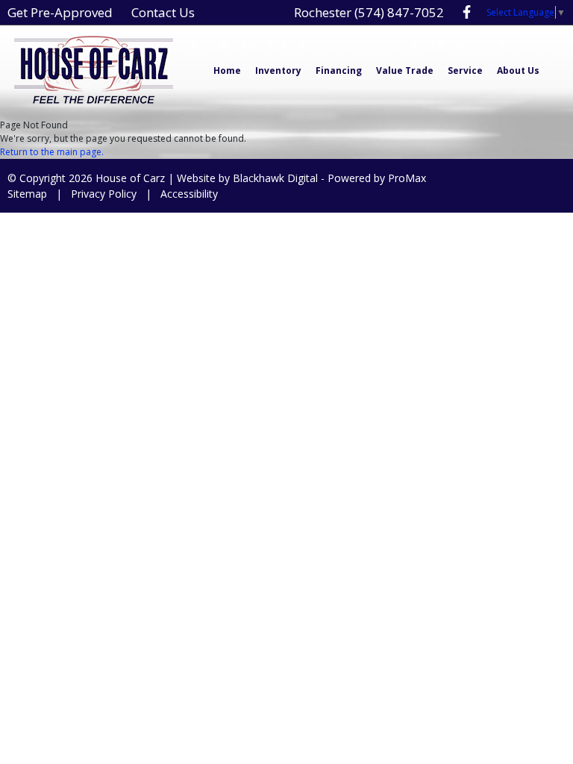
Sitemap (27, 194)
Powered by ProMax (377, 178)
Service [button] (465, 70)
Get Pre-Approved (60, 12)
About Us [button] (518, 70)
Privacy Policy (104, 194)
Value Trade (404, 70)
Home (227, 70)
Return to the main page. (52, 151)
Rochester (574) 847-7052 (369, 12)
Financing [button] (339, 70)
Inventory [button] (278, 70)
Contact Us (163, 12)
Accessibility (189, 194)
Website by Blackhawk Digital (247, 178)
